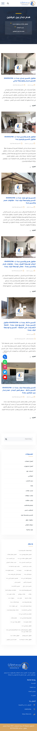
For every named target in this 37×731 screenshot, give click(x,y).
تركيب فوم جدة (28, 570)
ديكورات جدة (11, 598)
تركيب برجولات (29, 495)
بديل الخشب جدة (10, 558)
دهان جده (19, 598)
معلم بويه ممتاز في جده (26, 618)
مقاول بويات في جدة (15, 622)
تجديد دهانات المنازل (11, 562)
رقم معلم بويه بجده (27, 602)
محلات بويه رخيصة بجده (13, 610)
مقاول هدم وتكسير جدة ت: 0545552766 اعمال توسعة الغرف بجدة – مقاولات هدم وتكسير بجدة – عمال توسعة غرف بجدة (19, 264)
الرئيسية (33, 683)
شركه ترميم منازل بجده (26, 606)
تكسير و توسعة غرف (18, 85)
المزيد (34, 105)
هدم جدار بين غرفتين (11, 639)
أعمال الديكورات (28, 466)
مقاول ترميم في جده (27, 626)
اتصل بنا (33, 695)
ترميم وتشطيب (30, 338)
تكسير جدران (17, 582)
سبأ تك (20, 728)
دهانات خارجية (28, 598)
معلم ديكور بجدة (27, 622)
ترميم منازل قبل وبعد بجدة (14, 574)
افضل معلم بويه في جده (25, 554)
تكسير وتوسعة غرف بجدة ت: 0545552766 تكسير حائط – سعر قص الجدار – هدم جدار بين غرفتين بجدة (19, 390)
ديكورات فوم (29, 520)
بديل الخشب (29, 481)
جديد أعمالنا (33, 687)
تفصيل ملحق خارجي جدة (12, 578)
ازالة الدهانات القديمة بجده (25, 550)
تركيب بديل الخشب (27, 566)
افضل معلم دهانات (12, 554)
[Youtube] (5, 377)
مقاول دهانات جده (14, 635)
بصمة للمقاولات (18, 726)
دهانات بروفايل (21, 594)
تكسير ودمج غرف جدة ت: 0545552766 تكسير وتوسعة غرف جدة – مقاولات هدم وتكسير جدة (20, 200)
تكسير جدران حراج (27, 586)
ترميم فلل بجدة (28, 574)
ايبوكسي (30, 476)
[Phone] (5, 357)
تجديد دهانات (29, 491)
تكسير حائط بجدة (15, 586)
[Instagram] (5, 367)
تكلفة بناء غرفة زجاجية (10, 590)
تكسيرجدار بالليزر (28, 582)
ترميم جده (19, 570)
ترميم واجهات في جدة (26, 578)
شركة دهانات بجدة (14, 602)
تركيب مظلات (29, 500)
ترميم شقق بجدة (9, 570)
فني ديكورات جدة (13, 606)
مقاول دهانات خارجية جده (25, 639)
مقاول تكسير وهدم (27, 635)
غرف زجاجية (29, 530)
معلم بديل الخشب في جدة (25, 614)
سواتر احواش (29, 525)
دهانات (30, 594)
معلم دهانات (14, 618)
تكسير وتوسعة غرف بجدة (25, 590)
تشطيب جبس (29, 510)
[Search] (5, 438)
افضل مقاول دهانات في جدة (25, 558)
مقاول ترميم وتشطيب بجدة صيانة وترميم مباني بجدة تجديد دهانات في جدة (19, 630)
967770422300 (14, 728)
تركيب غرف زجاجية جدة (14, 566)
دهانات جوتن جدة (11, 594)
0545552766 (28, 709)
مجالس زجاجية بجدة (27, 610)
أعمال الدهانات (29, 461)
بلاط (32, 486)
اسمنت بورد (29, 471)
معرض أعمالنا (32, 691)
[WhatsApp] (5, 362)
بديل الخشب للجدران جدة (25, 562)
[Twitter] (5, 372)
